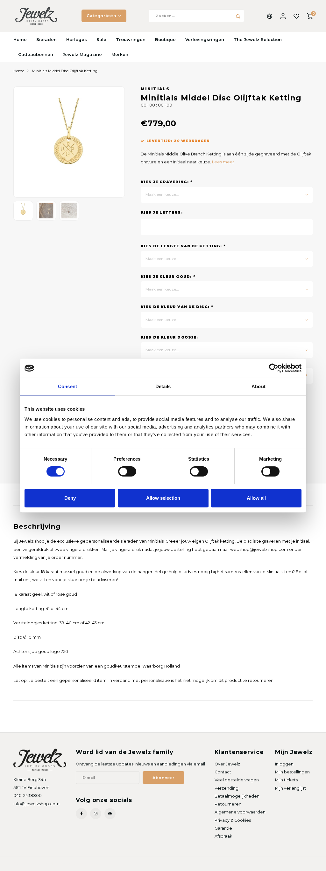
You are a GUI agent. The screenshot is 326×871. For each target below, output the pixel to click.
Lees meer (223, 162)
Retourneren (228, 804)
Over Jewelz (227, 764)
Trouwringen (130, 39)
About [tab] (259, 386)
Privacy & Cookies (233, 820)
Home (20, 39)
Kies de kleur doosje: (169, 337)
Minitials (155, 89)
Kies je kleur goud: (168, 276)
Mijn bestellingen (292, 772)
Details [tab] (163, 386)
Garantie (223, 828)
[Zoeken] (237, 16)
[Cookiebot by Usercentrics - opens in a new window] (273, 368)
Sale (101, 39)
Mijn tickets (286, 780)
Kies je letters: (162, 212)
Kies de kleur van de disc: (177, 307)
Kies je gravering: (166, 182)
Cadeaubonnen (35, 54)
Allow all (256, 498)
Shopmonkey (87, 863)
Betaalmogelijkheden (237, 796)
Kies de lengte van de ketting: (183, 246)
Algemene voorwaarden (240, 812)
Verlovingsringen (204, 39)
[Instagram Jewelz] (95, 813)
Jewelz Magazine (82, 54)
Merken (119, 54)
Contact (223, 772)
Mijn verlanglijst (290, 788)
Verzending (226, 788)
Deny (70, 498)
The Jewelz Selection (258, 39)
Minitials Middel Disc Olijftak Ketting (64, 71)
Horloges (76, 39)
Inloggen (284, 764)
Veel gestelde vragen (237, 780)
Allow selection (163, 498)
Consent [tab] (67, 386)
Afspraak (223, 836)
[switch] (127, 471)
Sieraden (46, 39)
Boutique (165, 39)
